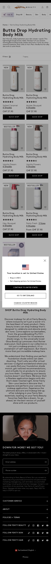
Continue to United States (25, 287)
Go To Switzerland (25, 295)
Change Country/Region (25, 303)
